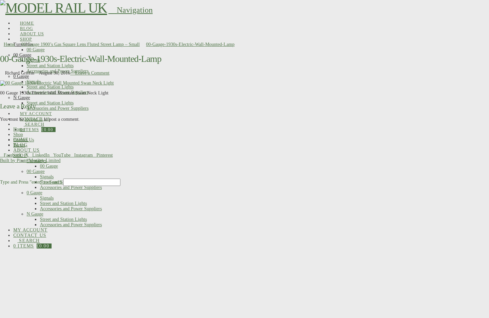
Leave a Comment (91, 73)
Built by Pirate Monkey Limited (30, 160)
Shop (18, 134)
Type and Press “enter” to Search (31, 182)
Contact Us (23, 139)
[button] (130, 10)
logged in (34, 119)
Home (19, 129)
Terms (19, 145)
